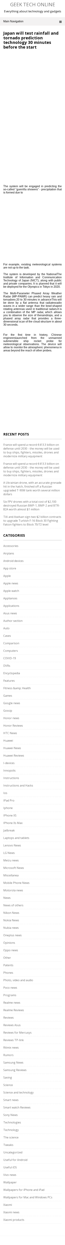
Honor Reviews (13, 725)
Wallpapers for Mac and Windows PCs (27, 1197)
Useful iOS (10, 1167)
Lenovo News (12, 845)
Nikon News (11, 913)
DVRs (6, 666)
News (7, 898)
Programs (9, 995)
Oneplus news (12, 935)
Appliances (10, 598)
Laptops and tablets (16, 838)
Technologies (12, 1122)
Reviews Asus (12, 1025)
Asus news (10, 613)
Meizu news (11, 860)
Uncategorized (12, 1152)
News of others (13, 905)
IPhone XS (9, 815)
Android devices (13, 561)
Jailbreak (9, 830)
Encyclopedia (11, 673)
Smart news (11, 1100)
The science (11, 1137)
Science (8, 1085)
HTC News (10, 733)
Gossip (7, 711)
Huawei (8, 740)
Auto (6, 628)
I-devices (9, 763)
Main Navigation (13, 21)
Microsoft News (13, 868)
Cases (7, 636)
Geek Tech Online (32, 4)
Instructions (11, 778)
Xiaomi (7, 1205)
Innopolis (9, 770)
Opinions (9, 943)
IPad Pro (8, 800)
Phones (8, 973)
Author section (13, 621)
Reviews (8, 1018)
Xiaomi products (13, 1220)
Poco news (10, 988)
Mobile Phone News (16, 883)
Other (7, 958)
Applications (11, 606)
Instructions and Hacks (18, 785)
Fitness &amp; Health (17, 688)
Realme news (11, 1003)
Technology (11, 1130)
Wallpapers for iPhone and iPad (23, 1190)
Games (7, 696)
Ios (5, 793)
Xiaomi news (11, 1212)
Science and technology (18, 1092)
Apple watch (11, 591)
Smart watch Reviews (17, 1107)
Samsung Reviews (15, 1070)
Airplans (8, 553)
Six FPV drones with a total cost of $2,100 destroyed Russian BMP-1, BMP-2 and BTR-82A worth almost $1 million (31, 505)
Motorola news (13, 890)
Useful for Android (15, 1160)
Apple (7, 576)
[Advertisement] (32, 85)
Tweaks (8, 1145)
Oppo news (10, 950)
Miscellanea (11, 875)
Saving (7, 1077)
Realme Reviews (13, 1010)
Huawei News (12, 748)
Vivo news (9, 1175)
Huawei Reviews (13, 755)
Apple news (10, 583)
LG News (9, 853)
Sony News (10, 1115)
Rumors (8, 1055)
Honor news (11, 718)
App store (9, 568)
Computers (10, 651)
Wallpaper (10, 1182)
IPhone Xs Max (13, 823)
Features (9, 681)
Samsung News (13, 1062)
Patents (8, 965)
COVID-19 (9, 658)
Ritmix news (11, 1047)
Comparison (11, 643)
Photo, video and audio (18, 980)
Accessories (10, 546)
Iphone (8, 808)
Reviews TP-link (13, 1040)
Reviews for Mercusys (17, 1032)
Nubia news (11, 928)
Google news (11, 703)
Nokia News (11, 920)
